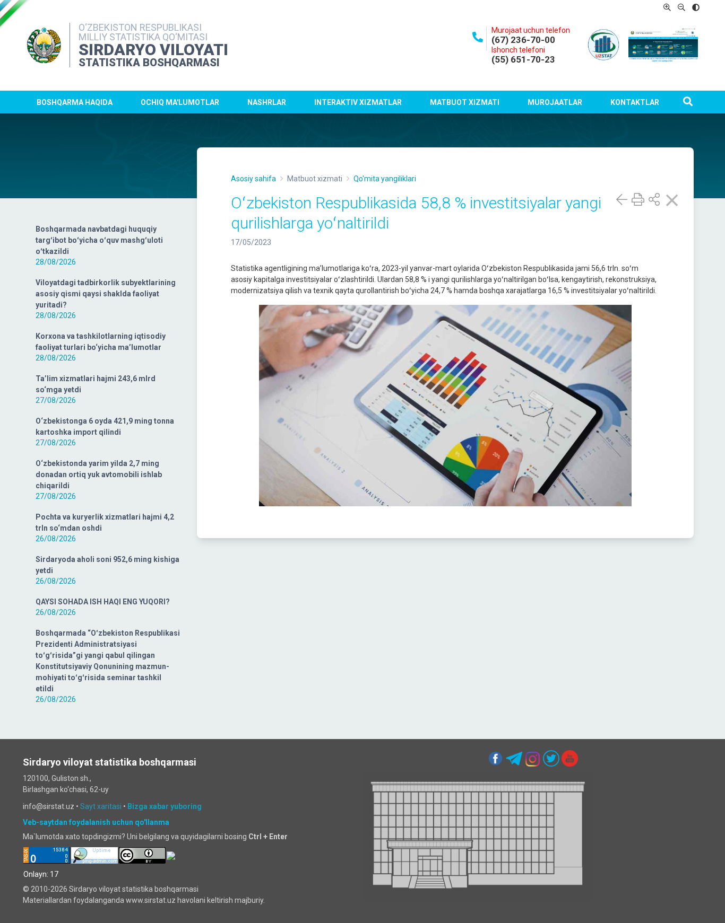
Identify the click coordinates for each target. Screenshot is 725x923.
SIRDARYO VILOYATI (153, 49)
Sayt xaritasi (101, 806)
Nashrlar (266, 102)
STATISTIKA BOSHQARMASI (149, 62)
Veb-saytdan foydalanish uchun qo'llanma (96, 822)
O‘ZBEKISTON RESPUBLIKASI (140, 27)
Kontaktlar (634, 102)
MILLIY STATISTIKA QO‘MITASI (143, 36)
